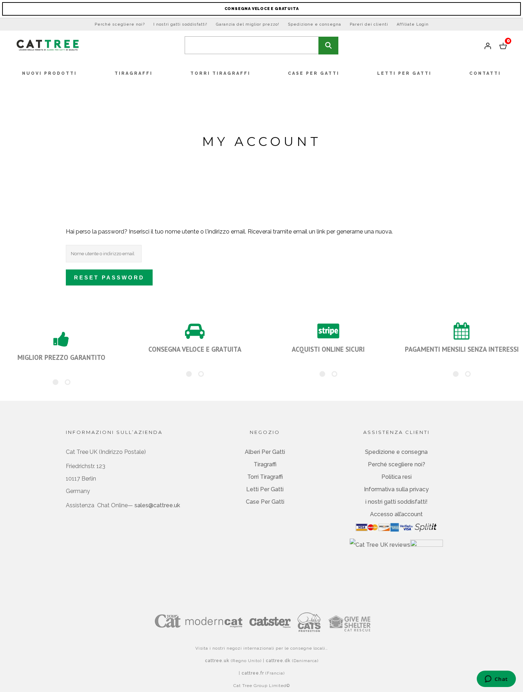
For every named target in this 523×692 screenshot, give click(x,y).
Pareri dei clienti (369, 24)
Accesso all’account (396, 514)
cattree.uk (217, 660)
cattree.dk (278, 660)
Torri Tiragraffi (265, 476)
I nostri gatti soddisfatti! (180, 24)
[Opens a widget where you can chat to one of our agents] (496, 679)
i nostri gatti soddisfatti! (396, 501)
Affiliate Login (413, 24)
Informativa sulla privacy (396, 489)
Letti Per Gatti (265, 489)
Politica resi (396, 476)
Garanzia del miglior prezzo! (247, 24)
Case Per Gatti (265, 501)
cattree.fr (253, 673)
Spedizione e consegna (314, 24)
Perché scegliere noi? (120, 24)
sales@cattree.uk (157, 505)
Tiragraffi (265, 464)
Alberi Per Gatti (265, 452)
